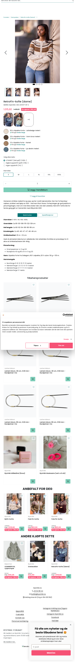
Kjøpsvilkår (20, 611)
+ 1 (29, 119)
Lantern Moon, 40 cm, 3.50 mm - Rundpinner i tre (52, 372)
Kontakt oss (20, 618)
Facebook (55, 617)
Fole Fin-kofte (33, 519)
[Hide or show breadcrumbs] (37, 17)
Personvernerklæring (20, 621)
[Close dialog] (70, 624)
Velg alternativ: (9, 157)
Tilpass (36, 345)
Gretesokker (33, 567)
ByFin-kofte (9, 519)
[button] (34, 84)
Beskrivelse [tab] (27, 215)
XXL (49, 174)
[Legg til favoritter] (34, 285)
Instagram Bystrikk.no (55, 614)
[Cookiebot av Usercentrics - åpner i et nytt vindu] (64, 315)
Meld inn (51, 652)
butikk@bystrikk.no (38, 594)
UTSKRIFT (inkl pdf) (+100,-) (16, 160)
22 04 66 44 (38, 591)
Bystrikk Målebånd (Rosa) (15, 473)
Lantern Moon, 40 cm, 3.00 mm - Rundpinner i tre (17, 372)
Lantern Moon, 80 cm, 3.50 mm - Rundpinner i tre (52, 423)
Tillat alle (61, 345)
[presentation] (5, 52)
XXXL (59, 174)
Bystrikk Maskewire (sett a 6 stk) (53, 473)
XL (39, 174)
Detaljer (66, 339)
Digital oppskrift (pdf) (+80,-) (17, 163)
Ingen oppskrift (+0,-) (14, 165)
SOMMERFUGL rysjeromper (10, 568)
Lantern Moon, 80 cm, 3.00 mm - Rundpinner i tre (17, 423)
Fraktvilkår (20, 614)
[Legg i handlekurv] (32, 379)
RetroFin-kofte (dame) (60, 567)
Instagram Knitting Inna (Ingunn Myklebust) (55, 609)
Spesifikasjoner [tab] (47, 215)
